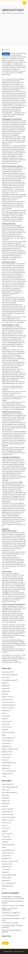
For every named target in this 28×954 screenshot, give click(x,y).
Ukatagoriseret (6, 774)
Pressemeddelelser (7, 763)
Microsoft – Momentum (8, 749)
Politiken (4, 760)
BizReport (4, 688)
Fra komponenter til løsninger (10, 923)
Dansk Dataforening (7, 705)
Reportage (5, 768)
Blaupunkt (4, 691)
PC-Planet (5, 757)
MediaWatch (5, 746)
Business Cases (6, 697)
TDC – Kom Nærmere (8, 771)
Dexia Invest (5, 710)
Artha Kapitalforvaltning (8, 680)
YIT (3, 776)
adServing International (8, 675)
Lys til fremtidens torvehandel (10, 915)
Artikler (4, 683)
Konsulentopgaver (7, 738)
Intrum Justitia (6, 727)
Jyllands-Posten (6, 732)
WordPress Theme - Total (10, 951)
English (4, 719)
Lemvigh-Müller (6, 741)
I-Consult (4, 724)
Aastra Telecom (6, 672)
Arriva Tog (5, 677)
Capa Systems (6, 699)
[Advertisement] (14, 29)
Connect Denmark (7, 702)
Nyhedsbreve (5, 754)
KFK (3, 735)
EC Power (4, 716)
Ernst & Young (6, 721)
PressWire (4, 765)
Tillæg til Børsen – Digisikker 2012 (11, 913)
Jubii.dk (4, 730)
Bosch (3, 694)
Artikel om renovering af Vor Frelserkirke (13, 905)
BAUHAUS (4, 686)
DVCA (3, 713)
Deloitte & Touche (7, 708)
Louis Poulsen (5, 743)
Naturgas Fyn (5, 752)
